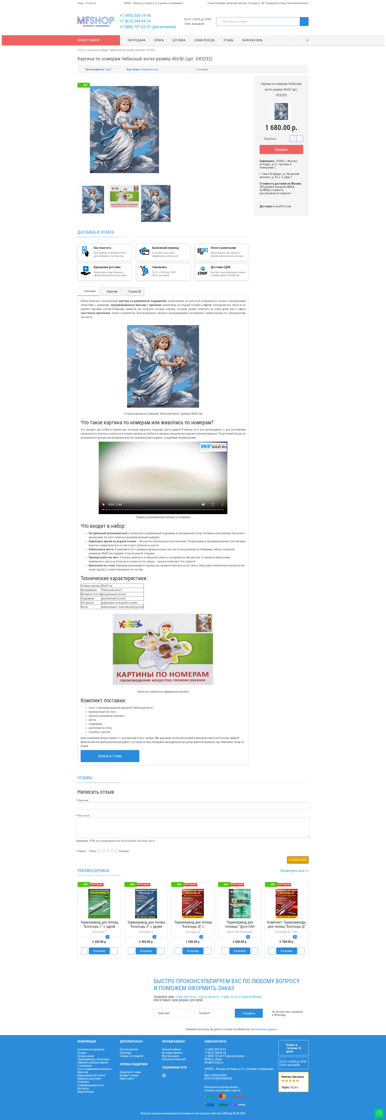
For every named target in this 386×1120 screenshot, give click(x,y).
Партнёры (125, 1052)
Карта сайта (127, 1078)
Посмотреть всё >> (294, 871)
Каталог (88, 40)
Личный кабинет (171, 1049)
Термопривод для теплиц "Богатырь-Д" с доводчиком (193, 926)
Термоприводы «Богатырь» (93, 1059)
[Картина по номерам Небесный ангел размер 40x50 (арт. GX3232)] (93, 199)
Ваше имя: (83, 800)
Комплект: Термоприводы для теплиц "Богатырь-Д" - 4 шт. (286, 926)
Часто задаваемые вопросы (94, 1068)
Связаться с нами (130, 1072)
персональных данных (263, 1029)
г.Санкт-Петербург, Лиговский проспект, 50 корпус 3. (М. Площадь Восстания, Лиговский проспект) (258, 3)
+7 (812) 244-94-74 (135, 21)
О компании (84, 1065)
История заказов (172, 1052)
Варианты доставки (89, 1078)
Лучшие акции (85, 1056)
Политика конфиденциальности (90, 1083)
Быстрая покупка (146, 934)
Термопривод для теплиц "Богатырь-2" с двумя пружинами (146, 926)
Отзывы (228, 40)
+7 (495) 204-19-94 (135, 15)
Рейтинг (82, 851)
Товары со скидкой (131, 1056)
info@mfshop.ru (213, 1062)
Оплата (159, 40)
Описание (90, 291)
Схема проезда (204, 40)
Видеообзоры (85, 1091)
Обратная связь (252, 40)
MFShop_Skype (213, 1059)
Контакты (83, 1088)
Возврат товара (129, 1075)
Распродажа (136, 40)
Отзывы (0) (134, 291)
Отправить (249, 1013)
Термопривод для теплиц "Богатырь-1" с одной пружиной (99, 926)
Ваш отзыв (83, 815)
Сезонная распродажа (90, 1049)
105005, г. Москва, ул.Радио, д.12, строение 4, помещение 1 (153, 3)
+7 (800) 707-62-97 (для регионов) (148, 26)
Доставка (178, 40)
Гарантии (112, 291)
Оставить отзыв (298, 859)
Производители (129, 1049)
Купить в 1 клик (110, 756)
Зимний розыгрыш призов (92, 1062)
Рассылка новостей (174, 1059)
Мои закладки (170, 1056)
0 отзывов (202, 69)
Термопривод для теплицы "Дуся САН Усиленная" (240, 926)
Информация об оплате (91, 1075)
